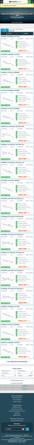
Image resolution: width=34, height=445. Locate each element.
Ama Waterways (17, 386)
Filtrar (10, 33)
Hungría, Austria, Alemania (10, 72)
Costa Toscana (17, 401)
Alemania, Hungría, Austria (10, 54)
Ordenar (26, 33)
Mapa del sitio (17, 415)
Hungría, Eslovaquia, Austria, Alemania (13, 144)
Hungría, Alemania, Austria (10, 36)
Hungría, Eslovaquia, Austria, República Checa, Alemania (13, 126)
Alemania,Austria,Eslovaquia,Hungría (13, 216)
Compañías (9, 386)
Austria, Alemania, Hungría (10, 90)
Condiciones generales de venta (17, 411)
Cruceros (2, 386)
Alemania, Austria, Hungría (10, 180)
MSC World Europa (17, 397)
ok (27, 429)
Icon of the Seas (17, 399)
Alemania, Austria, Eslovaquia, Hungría (13, 198)
